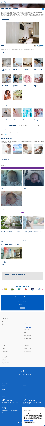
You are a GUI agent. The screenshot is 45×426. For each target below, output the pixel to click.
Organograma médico (27, 323)
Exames (3, 320)
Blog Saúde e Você (26, 329)
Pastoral (25, 343)
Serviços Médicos (4, 317)
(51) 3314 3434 (6, 134)
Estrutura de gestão (26, 321)
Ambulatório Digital (5, 356)
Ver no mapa (3, 385)
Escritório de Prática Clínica (27, 348)
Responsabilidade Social (27, 352)
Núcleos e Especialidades (6, 318)
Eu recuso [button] (30, 420)
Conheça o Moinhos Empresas (28, 338)
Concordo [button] (26, 420)
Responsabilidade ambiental (28, 351)
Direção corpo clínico (27, 324)
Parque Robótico (4, 360)
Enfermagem (4, 345)
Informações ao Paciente (27, 335)
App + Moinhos (4, 357)
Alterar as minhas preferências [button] (29, 422)
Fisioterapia (3, 346)
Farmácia (3, 343)
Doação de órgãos (26, 345)
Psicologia (3, 348)
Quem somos (25, 318)
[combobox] (29, 125)
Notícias (25, 332)
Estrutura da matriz (26, 320)
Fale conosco (4, 324)
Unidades (3, 363)
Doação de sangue (26, 346)
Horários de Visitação (5, 351)
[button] (18, 41)
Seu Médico (4, 321)
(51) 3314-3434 (21, 374)
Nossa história (26, 317)
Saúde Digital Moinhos (5, 359)
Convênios (3, 323)
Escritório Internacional (5, 362)
